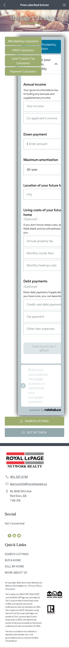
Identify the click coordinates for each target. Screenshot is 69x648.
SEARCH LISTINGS (17, 554)
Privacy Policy (35, 585)
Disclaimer (10, 589)
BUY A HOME (13, 560)
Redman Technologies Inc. (16, 585)
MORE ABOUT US (16, 572)
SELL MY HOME (14, 566)
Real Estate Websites (30, 582)
